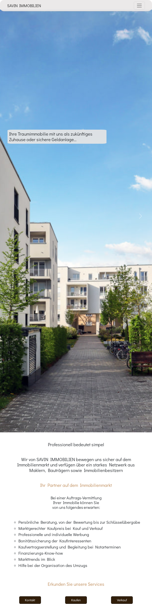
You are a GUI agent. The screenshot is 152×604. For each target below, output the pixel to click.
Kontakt (30, 600)
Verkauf (122, 600)
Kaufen (76, 600)
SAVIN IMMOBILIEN (24, 5)
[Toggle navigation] (139, 6)
